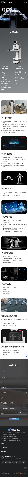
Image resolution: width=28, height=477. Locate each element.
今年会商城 (4, 447)
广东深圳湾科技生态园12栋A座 (10, 436)
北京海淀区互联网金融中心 (9, 434)
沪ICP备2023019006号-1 (13, 473)
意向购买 (6, 19)
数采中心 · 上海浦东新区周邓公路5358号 (12, 440)
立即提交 (14, 418)
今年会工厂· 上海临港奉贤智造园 (10, 438)
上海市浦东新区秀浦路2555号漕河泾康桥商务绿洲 (14, 433)
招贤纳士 (3, 451)
